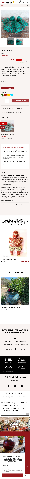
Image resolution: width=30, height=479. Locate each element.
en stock (21, 62)
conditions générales (17, 408)
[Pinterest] (22, 386)
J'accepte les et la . (14, 409)
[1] (22, 262)
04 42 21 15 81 (21, 349)
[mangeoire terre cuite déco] (10, 42)
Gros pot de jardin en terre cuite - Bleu (11, 307)
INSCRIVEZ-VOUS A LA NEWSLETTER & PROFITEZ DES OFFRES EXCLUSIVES (12, 459)
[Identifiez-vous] (23, 2)
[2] (23, 262)
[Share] (8, 386)
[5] (28, 262)
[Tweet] (15, 386)
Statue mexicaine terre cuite (8, 259)
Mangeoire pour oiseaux (7, 134)
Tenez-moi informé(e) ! (12, 475)
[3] (25, 262)
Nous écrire (8, 349)
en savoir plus (4, 81)
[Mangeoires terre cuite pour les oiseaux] (19, 42)
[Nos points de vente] (27, 2)
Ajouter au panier (20, 101)
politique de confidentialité (10, 410)
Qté (3, 100)
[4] (26, 262)
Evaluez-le (5, 55)
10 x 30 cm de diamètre (8, 88)
